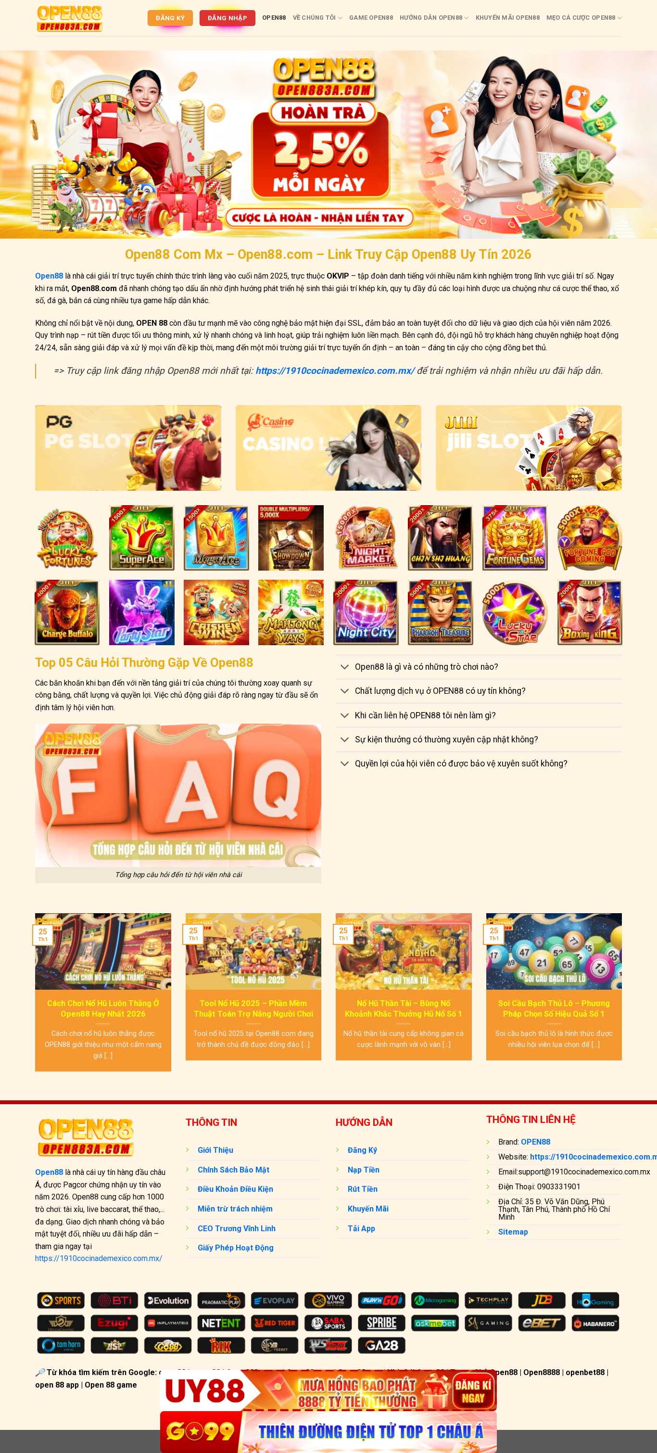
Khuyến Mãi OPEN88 (508, 17)
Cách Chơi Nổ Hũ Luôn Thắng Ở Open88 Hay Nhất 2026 (103, 1009)
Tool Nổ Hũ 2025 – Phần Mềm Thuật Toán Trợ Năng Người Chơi (253, 1009)
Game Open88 (371, 17)
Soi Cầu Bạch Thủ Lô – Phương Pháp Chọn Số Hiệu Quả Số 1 (554, 1009)
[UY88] (328, 1391)
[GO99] (328, 1432)
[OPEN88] (70, 18)
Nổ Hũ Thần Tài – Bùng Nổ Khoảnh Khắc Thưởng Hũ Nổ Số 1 (404, 1009)
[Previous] (33, 998)
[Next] (624, 998)
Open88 (274, 17)
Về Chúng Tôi (314, 17)
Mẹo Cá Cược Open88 (581, 17)
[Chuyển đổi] (345, 668)
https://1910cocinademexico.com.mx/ (99, 1258)
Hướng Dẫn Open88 (431, 17)
